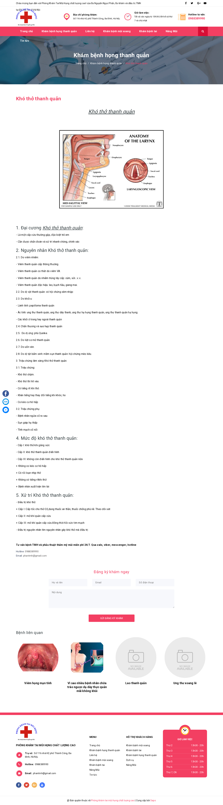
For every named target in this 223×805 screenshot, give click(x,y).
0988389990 (196, 18)
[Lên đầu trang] (209, 794)
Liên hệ (90, 31)
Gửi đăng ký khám (111, 618)
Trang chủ (26, 31)
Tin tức (24, 40)
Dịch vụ (130, 760)
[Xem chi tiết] (38, 657)
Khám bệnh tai (148, 31)
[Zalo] (5, 401)
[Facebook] (5, 393)
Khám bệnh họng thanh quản (59, 31)
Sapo (153, 800)
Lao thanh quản (136, 683)
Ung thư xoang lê (185, 683)
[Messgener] (5, 410)
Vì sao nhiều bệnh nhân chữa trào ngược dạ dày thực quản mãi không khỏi (87, 687)
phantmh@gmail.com (35, 555)
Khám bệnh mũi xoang (117, 31)
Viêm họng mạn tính (38, 683)
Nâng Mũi (171, 31)
